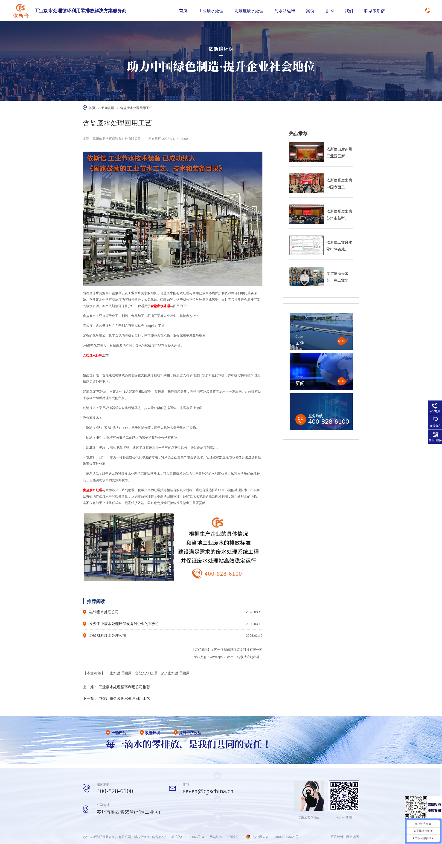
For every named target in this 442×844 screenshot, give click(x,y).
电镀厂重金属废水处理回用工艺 (124, 698)
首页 (183, 10)
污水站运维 (284, 10)
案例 (310, 10)
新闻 (330, 10)
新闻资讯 (108, 107)
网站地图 (352, 836)
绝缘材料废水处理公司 (107, 635)
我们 (349, 10)
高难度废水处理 (248, 10)
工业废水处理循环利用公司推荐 (124, 686)
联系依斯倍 (374, 10)
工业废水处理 (210, 10)
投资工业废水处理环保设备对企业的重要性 (124, 623)
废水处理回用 (121, 673)
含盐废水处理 (146, 673)
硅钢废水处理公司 (104, 611)
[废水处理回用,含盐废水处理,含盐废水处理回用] (21, 10)
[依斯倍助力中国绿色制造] (221, 99)
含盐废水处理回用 (175, 673)
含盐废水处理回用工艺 (136, 107)
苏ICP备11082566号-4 (187, 836)
